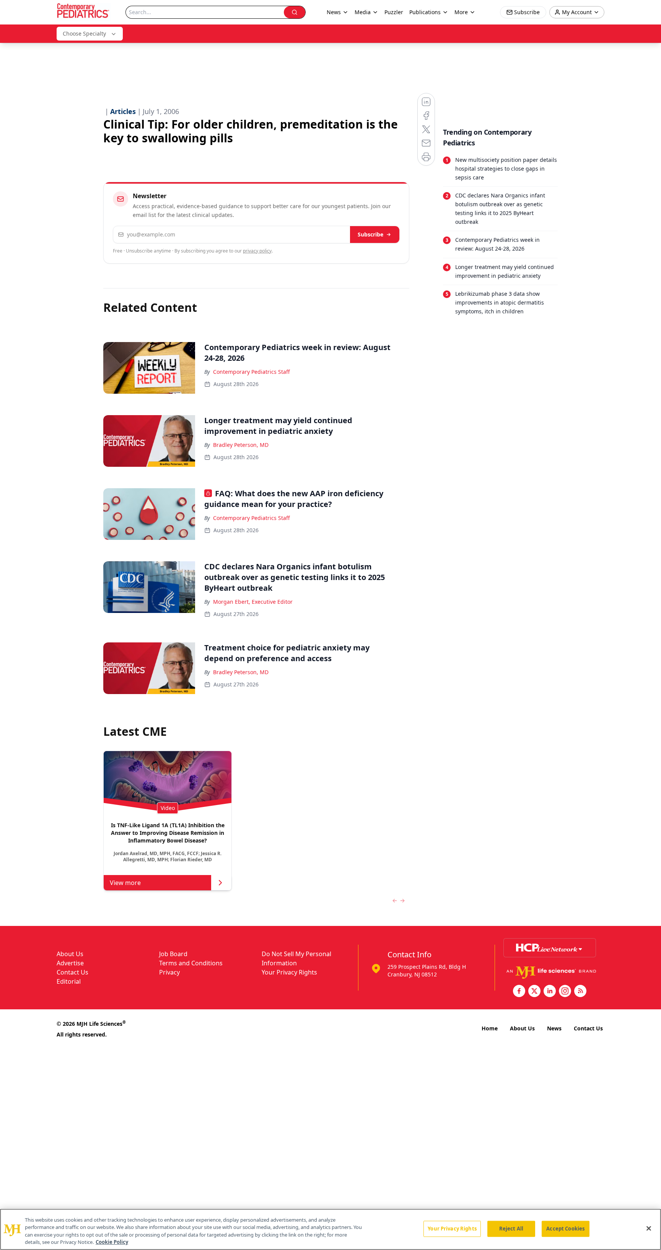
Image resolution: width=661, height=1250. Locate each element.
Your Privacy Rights (289, 972)
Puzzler (393, 12)
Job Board (173, 954)
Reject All (511, 1228)
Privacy (169, 972)
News (554, 1028)
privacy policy (257, 251)
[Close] (648, 1228)
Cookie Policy (112, 1242)
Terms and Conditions (191, 963)
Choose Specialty (84, 33)
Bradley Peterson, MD (241, 444)
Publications (425, 12)
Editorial (69, 981)
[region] (330, 1229)
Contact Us (72, 972)
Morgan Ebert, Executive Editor (253, 601)
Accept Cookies (565, 1228)
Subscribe (370, 234)
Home (490, 1028)
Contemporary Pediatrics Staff (251, 371)
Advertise (70, 963)
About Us (70, 954)
